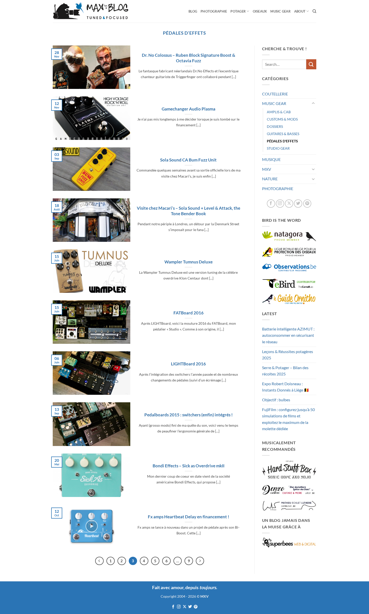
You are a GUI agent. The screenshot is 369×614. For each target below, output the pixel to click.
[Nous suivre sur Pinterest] (307, 203)
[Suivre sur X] (289, 203)
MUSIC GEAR (280, 11)
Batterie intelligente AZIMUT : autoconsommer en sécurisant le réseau (288, 335)
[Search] (314, 11)
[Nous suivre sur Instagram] (280, 203)
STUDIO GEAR (278, 148)
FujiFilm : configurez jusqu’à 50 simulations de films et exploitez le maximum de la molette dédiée (288, 419)
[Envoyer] (311, 64)
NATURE (270, 178)
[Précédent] (99, 561)
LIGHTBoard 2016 (188, 363)
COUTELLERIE (275, 93)
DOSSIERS (275, 126)
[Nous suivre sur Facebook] (271, 203)
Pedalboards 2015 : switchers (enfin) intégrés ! (188, 414)
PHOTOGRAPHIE (214, 11)
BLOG (193, 11)
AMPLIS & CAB (279, 112)
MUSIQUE (271, 159)
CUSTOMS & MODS (282, 119)
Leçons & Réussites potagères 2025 (287, 354)
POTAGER (238, 11)
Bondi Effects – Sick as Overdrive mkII (188, 465)
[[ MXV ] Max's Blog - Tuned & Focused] (91, 11)
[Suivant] (200, 561)
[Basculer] (313, 103)
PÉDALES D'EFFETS (282, 141)
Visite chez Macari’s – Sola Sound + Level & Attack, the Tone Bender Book (188, 211)
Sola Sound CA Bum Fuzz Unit (188, 159)
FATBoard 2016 (188, 312)
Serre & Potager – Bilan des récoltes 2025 (285, 370)
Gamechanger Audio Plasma (188, 108)
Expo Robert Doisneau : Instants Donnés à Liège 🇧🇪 (285, 387)
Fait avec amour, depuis (184, 587)
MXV (266, 169)
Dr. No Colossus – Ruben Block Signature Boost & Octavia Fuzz (188, 58)
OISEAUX (260, 11)
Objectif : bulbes (276, 399)
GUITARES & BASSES (283, 134)
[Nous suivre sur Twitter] (298, 203)
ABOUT (299, 11)
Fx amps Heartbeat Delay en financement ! (188, 516)
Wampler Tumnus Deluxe (188, 261)
